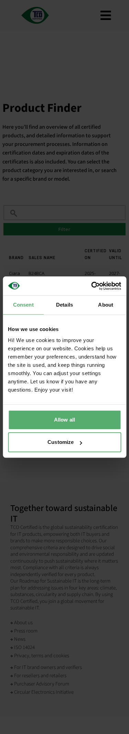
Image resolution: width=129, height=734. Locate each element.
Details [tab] (64, 305)
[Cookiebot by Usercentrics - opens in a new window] (92, 285)
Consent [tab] (23, 305)
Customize (60, 442)
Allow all (64, 420)
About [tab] (105, 305)
